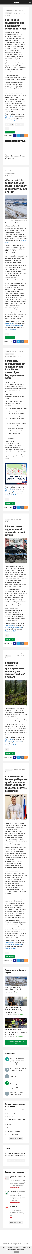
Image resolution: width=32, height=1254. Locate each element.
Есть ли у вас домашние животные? (15, 1105)
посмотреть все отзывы (16, 1222)
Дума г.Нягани (19, 124)
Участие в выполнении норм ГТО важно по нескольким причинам (15, 1154)
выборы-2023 (9, 124)
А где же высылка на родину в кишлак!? (16, 1093)
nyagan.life (16, 2)
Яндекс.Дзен (9, 116)
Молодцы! (13, 1076)
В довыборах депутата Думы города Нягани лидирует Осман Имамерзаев (15, 156)
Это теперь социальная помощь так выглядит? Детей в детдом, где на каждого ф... (17, 1061)
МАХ (14, 329)
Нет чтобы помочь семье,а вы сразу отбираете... (18, 1069)
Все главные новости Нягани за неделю (16, 1042)
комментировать (10, 132)
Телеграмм (14, 120)
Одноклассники (17, 325)
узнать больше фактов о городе (16, 1160)
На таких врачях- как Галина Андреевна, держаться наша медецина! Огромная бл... (18, 1085)
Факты (7, 1148)
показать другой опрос (16, 1138)
